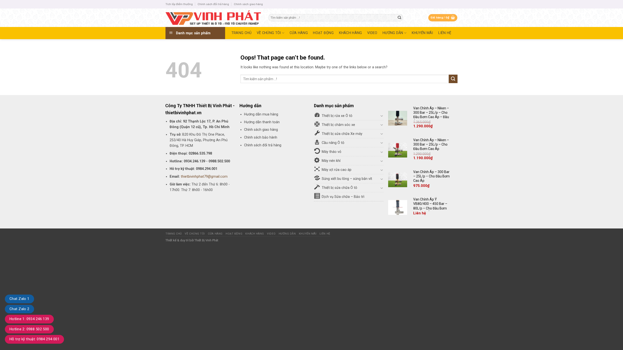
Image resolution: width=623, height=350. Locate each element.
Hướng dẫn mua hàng (261, 114)
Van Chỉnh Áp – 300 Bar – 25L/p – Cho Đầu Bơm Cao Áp (431, 176)
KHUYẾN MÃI (422, 33)
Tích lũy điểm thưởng (179, 4)
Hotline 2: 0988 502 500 (29, 329)
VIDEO (372, 33)
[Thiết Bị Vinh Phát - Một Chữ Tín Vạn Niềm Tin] (213, 17)
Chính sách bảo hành (260, 137)
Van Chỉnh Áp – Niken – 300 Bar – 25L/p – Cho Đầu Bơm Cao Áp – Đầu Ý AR (431, 114)
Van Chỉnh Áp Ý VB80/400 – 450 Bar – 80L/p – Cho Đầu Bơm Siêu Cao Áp (430, 206)
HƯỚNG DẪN (393, 33)
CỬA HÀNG (299, 33)
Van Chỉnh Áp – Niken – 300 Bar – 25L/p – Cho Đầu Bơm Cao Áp (431, 144)
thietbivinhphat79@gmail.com (204, 177)
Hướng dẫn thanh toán (262, 122)
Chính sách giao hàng (248, 4)
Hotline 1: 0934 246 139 (29, 319)
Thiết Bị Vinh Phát (206, 240)
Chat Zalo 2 (19, 309)
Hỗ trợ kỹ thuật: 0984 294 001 (34, 339)
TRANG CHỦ (241, 33)
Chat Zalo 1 (19, 299)
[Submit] (399, 18)
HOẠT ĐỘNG (323, 33)
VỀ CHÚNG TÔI (269, 33)
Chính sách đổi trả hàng (213, 4)
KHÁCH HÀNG (350, 33)
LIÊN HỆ (444, 33)
